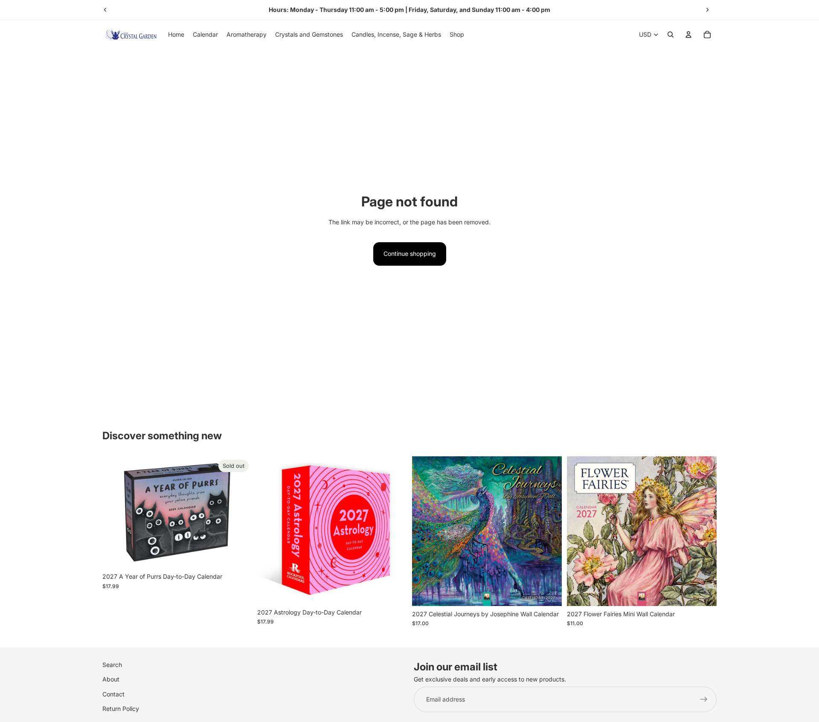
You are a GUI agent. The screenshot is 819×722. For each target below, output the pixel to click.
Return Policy (120, 708)
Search (112, 664)
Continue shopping (409, 253)
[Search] (670, 34)
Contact (113, 693)
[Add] (393, 591)
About (110, 679)
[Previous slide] (105, 9)
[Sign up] (704, 699)
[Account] (688, 34)
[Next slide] (707, 9)
